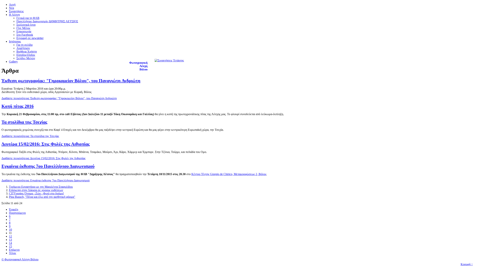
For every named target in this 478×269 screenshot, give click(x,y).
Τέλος (12, 253)
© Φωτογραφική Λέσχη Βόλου (19, 259)
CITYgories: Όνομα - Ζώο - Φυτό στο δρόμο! (36, 193)
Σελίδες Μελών (25, 58)
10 (10, 229)
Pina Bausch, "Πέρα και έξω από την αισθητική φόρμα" (42, 196)
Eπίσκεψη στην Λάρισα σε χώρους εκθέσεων (36, 190)
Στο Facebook (24, 34)
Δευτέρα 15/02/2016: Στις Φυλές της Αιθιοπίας (45, 144)
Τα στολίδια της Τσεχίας (24, 122)
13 (10, 239)
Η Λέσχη (14, 14)
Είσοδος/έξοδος (25, 54)
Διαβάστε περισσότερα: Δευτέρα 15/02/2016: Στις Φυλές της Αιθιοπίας (43, 158)
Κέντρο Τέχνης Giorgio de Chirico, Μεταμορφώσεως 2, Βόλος (228, 174)
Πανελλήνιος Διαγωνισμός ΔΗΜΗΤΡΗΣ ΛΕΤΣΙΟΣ (47, 21)
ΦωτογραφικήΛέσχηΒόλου (138, 66)
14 (10, 243)
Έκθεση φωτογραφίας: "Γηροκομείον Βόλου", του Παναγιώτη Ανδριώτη (70, 80)
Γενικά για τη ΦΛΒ (27, 18)
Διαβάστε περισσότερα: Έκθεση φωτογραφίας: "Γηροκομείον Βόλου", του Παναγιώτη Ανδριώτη (59, 98)
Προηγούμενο (17, 212)
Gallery (13, 61)
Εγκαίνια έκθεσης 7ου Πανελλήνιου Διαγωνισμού (47, 166)
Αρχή (12, 4)
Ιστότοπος (15, 41)
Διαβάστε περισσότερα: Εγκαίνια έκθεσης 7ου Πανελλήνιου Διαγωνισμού (45, 180)
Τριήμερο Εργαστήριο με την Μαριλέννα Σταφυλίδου (41, 186)
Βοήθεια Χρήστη (26, 51)
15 (10, 246)
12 (10, 236)
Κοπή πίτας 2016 (17, 106)
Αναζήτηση (23, 48)
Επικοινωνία (23, 31)
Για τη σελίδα (24, 44)
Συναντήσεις (16, 11)
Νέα (11, 8)
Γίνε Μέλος (23, 28)
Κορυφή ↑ (467, 264)
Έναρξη (13, 209)
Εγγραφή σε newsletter (30, 38)
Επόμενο (14, 249)
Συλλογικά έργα (25, 24)
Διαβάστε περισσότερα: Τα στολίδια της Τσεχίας (30, 136)
